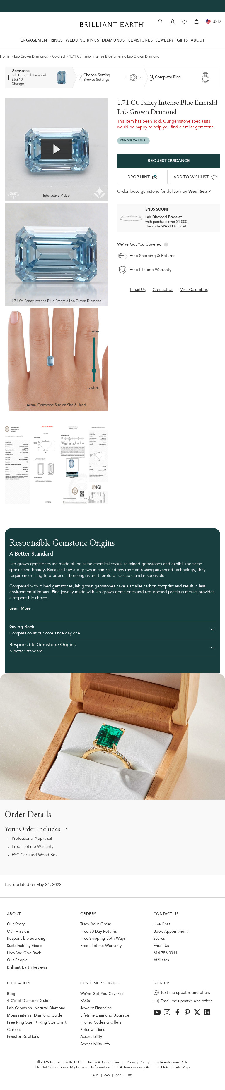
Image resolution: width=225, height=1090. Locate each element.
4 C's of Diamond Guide (29, 1001)
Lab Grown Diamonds (31, 56)
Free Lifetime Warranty (33, 847)
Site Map (182, 1067)
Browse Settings (96, 80)
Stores (159, 939)
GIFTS (182, 40)
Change (18, 84)
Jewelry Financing (96, 1008)
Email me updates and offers (186, 1001)
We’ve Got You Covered (102, 994)
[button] (112, 630)
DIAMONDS (113, 40)
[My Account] (172, 21)
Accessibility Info (95, 1044)
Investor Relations (23, 1037)
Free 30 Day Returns (98, 932)
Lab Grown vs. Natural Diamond (36, 1008)
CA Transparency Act (134, 1067)
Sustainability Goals (24, 946)
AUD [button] (96, 1075)
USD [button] (129, 1075)
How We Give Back (24, 953)
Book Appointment (171, 932)
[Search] (159, 21)
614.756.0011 (165, 953)
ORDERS (88, 914)
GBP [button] (118, 1075)
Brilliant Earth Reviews (27, 968)
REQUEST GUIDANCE (169, 161)
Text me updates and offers (185, 993)
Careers (14, 1030)
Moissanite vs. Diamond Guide (34, 1015)
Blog (11, 994)
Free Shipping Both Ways (103, 939)
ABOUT (197, 40)
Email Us (161, 946)
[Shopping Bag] (196, 21)
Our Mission (18, 932)
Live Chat (162, 924)
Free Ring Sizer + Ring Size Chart (37, 1023)
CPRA (163, 1067)
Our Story (16, 924)
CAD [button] (107, 1075)
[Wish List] (184, 21)
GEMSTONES (140, 40)
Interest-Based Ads (172, 1062)
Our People (17, 960)
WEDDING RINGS (82, 40)
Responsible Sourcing (26, 939)
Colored (59, 56)
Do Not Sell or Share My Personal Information (72, 1067)
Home (5, 56)
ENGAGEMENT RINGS (42, 40)
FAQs (85, 1001)
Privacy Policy (138, 1062)
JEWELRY (165, 40)
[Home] (112, 24)
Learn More (20, 609)
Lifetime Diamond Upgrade (104, 1015)
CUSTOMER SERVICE (99, 983)
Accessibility (91, 1037)
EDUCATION (18, 983)
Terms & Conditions (104, 1062)
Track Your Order (95, 924)
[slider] (94, 370)
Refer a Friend (93, 1030)
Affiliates (161, 960)
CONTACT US (166, 914)
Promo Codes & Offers (101, 1023)
